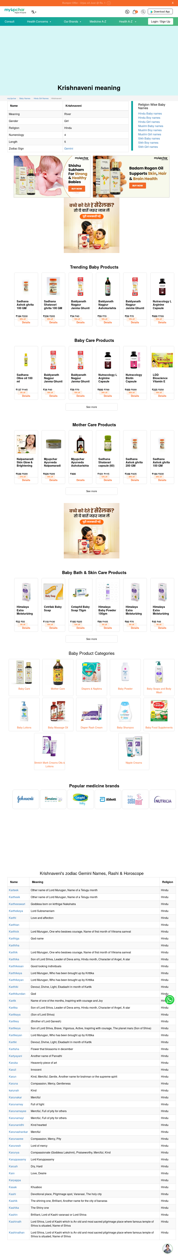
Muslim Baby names (150, 126)
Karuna (13, 1083)
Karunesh (15, 1146)
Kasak (13, 1187)
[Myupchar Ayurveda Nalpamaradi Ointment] (53, 443)
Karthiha (14, 945)
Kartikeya (15, 1028)
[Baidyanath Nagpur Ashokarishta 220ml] (108, 286)
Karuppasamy (17, 1159)
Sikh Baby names (149, 138)
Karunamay (16, 1104)
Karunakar (15, 1097)
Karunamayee (17, 1111)
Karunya (14, 1152)
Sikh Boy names (148, 143)
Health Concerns (37, 21)
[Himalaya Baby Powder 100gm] (108, 591)
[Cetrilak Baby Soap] (53, 591)
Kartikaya (15, 1014)
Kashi (12, 1194)
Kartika (13, 1007)
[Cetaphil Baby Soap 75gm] (80, 591)
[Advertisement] (89, 52)
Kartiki (13, 1042)
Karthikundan (17, 994)
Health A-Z (126, 21)
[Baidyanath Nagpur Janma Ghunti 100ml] (135, 286)
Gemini (68, 148)
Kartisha (14, 1049)
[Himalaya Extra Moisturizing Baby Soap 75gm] (162, 591)
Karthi (12, 918)
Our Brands (71, 21)
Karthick (14, 931)
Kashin (13, 1215)
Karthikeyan (16, 980)
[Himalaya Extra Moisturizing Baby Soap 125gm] (135, 591)
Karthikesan (16, 966)
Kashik (13, 1201)
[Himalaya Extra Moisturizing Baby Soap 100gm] (26, 591)
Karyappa (15, 1180)
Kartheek (14, 897)
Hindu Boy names (149, 118)
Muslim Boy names (150, 130)
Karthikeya (15, 973)
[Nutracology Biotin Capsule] (135, 359)
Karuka (13, 1063)
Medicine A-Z (98, 21)
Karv (12, 1173)
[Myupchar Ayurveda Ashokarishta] (80, 443)
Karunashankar (18, 1132)
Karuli (12, 1070)
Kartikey (14, 1021)
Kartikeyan (15, 1035)
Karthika (14, 959)
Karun (12, 1076)
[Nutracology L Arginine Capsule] (162, 286)
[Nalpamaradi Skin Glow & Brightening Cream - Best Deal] (26, 443)
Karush (13, 1166)
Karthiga (14, 938)
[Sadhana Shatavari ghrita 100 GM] (53, 286)
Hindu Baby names (150, 113)
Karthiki (13, 987)
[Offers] (127, 11)
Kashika (14, 1208)
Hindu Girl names (149, 122)
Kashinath (15, 1221)
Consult (9, 21)
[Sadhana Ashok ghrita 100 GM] (26, 286)
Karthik (13, 952)
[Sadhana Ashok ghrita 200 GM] (135, 443)
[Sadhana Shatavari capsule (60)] (108, 443)
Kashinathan (17, 1232)
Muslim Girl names (149, 134)
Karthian (14, 925)
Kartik (12, 1001)
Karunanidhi (16, 1125)
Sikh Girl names (148, 147)
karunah (14, 1090)
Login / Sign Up (160, 21)
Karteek (13, 890)
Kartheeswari (17, 904)
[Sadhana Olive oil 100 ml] (26, 359)
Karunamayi (16, 1118)
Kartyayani (15, 1056)
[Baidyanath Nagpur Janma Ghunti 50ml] (80, 286)
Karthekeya (16, 911)
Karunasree (16, 1139)
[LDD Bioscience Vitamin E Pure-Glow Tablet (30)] (162, 359)
